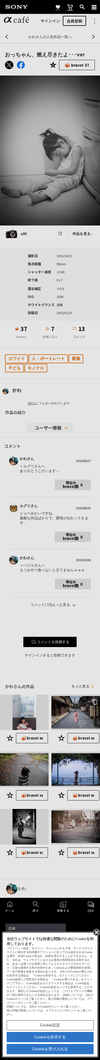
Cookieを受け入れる (50, 1049)
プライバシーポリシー (62, 1010)
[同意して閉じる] (96, 932)
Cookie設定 (50, 1025)
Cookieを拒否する (50, 1037)
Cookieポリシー (49, 1006)
